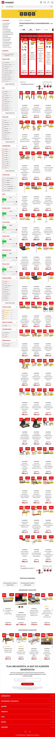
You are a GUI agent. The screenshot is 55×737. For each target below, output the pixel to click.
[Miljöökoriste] (30, 30)
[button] (2, 6)
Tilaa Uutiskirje (27, 684)
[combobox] (29, 6)
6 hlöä (7, 149)
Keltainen (8, 110)
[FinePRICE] (22, 30)
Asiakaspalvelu (5, 696)
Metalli (7, 130)
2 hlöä (7, 153)
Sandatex (7, 332)
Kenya (6, 296)
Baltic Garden (9, 77)
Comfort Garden (9, 70)
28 (50, 86)
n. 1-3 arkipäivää (9, 188)
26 (44, 86)
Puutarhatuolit (6, 23)
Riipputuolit (6, 24)
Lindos (7, 287)
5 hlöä (6, 159)
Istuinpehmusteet (7, 42)
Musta (7, 93)
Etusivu (21, 20)
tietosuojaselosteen (29, 689)
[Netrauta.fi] (7, 2)
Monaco (7, 291)
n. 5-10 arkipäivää (10, 178)
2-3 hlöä (7, 163)
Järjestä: (23, 82)
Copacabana (8, 285)
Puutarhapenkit (7, 29)
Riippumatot (6, 45)
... (42, 86)
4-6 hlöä (7, 161)
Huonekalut (28, 20)
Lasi (6, 137)
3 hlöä (7, 155)
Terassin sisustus (7, 47)
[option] (23, 47)
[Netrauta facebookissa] (25, 731)
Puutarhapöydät (7, 31)
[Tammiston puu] (46, 30)
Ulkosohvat (5, 28)
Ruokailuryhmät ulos (8, 32)
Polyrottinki (8, 132)
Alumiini (8, 122)
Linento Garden (9, 73)
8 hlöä (7, 157)
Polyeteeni (8, 139)
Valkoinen (8, 97)
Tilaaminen (4, 712)
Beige (7, 99)
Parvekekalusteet (7, 44)
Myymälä (3, 706)
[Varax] (38, 30)
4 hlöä (7, 151)
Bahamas (7, 289)
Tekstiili (7, 128)
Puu (7, 120)
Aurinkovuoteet (7, 39)
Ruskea (7, 91)
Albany (7, 298)
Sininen (7, 106)
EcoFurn (7, 81)
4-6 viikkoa (8, 184)
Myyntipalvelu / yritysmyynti (9, 701)
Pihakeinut (5, 26)
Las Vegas (7, 293)
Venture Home (9, 64)
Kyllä (7, 325)
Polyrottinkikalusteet (8, 34)
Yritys (3, 717)
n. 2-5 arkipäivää (9, 186)
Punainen (8, 108)
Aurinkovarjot (6, 40)
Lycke (6, 336)
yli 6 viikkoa (8, 190)
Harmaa (8, 95)
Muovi (7, 134)
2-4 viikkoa (8, 182)
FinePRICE (8, 62)
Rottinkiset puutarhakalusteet (6, 36)
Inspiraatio (4, 727)
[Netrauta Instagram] (30, 731)
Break (7, 281)
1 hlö (6, 167)
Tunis (7, 283)
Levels (6, 300)
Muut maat (8, 343)
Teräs (7, 126)
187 (39, 88)
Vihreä (7, 103)
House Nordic (9, 79)
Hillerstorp (8, 75)
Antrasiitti (8, 101)
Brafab (7, 68)
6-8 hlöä (7, 165)
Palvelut (3, 722)
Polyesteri (8, 124)
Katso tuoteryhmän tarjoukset (9, 54)
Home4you (8, 66)
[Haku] (51, 6)
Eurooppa (7, 346)
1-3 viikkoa (8, 180)
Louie (6, 334)
